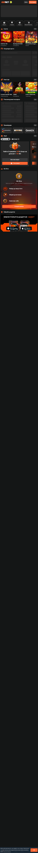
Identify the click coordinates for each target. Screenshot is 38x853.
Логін (26, 2)
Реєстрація (33, 2)
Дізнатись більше (7, 851)
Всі (35, 29)
